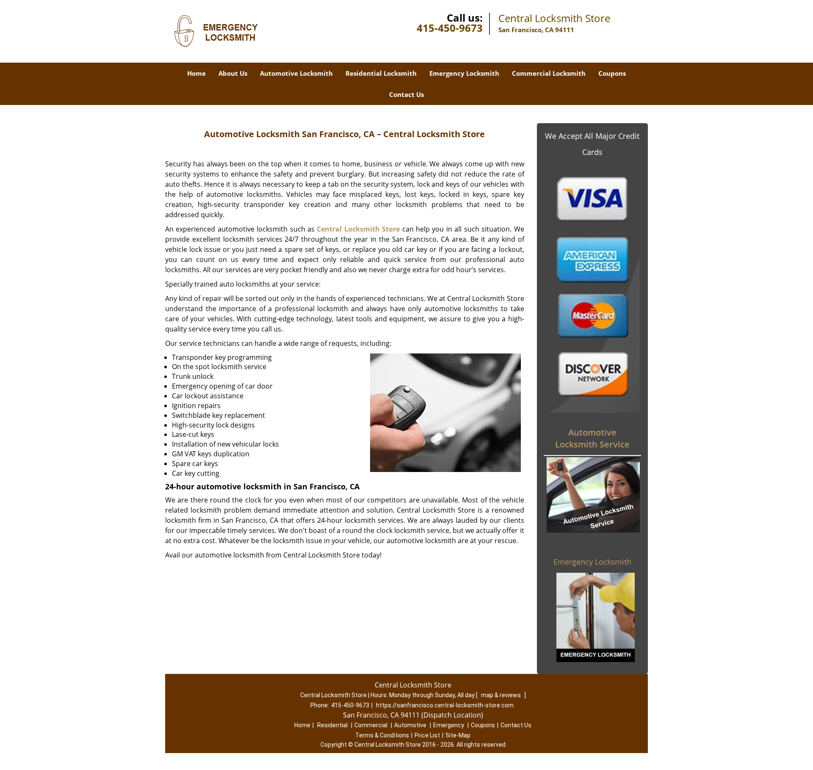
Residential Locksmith (381, 73)
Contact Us (406, 94)
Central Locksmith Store (358, 229)
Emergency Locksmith (464, 73)
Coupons (612, 73)
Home (196, 73)
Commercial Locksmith (549, 73)
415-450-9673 (450, 28)
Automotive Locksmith (296, 73)
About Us (232, 73)
